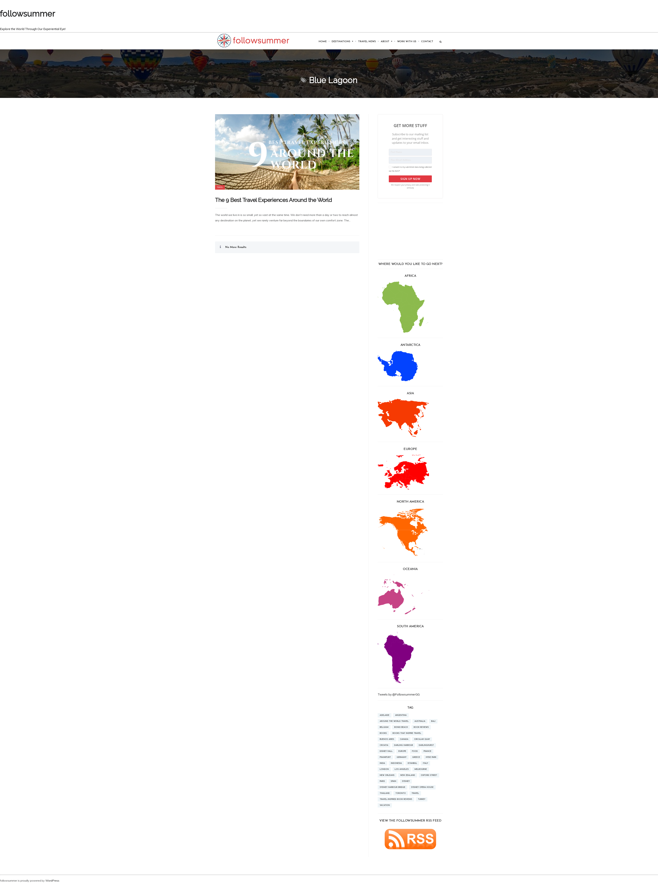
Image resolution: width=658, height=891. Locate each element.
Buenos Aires (387, 739)
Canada (404, 739)
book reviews (421, 727)
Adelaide (384, 715)
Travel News (367, 41)
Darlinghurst (426, 745)
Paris (382, 781)
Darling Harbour (403, 745)
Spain (393, 781)
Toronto (400, 793)
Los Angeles (402, 769)
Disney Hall (386, 751)
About (385, 41)
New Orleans (387, 775)
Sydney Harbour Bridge (392, 787)
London (384, 769)
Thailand (385, 793)
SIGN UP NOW (410, 179)
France (427, 751)
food (415, 751)
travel (415, 793)
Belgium (384, 727)
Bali (433, 721)
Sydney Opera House (422, 787)
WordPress (52, 880)
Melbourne (421, 769)
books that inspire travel (407, 733)
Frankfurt (385, 757)
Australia (420, 721)
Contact (427, 41)
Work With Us (406, 41)
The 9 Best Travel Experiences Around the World (273, 200)
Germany (401, 757)
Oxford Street (429, 775)
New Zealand (407, 775)
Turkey (421, 799)
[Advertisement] (410, 231)
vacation (385, 805)
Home (323, 41)
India (382, 763)
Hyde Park (431, 757)
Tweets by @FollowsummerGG (399, 694)
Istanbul (412, 763)
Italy (425, 763)
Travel (220, 187)
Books (383, 733)
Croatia (384, 745)
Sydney (406, 781)
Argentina (401, 715)
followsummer (27, 13)
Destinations (341, 41)
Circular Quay (422, 739)
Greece (416, 757)
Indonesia (396, 763)
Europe (402, 751)
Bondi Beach (401, 727)
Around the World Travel (394, 721)
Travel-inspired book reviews (396, 799)
